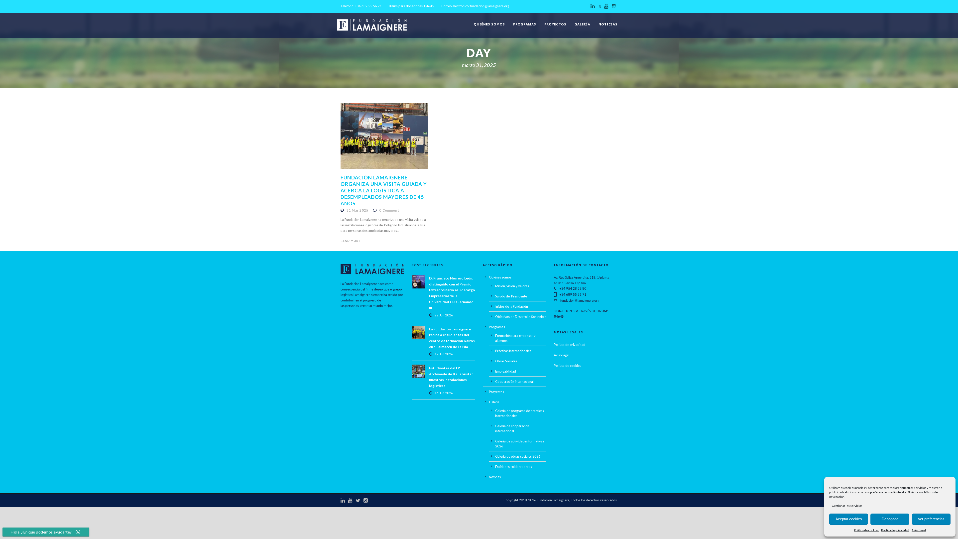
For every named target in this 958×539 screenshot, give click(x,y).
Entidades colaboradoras (513, 467)
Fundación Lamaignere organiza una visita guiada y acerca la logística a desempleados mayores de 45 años (384, 190)
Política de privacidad (895, 530)
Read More (350, 241)
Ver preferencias (931, 519)
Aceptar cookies (849, 519)
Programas (524, 24)
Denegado (890, 519)
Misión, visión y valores (512, 286)
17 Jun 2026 (444, 354)
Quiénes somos (489, 24)
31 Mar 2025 (357, 210)
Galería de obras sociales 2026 (517, 456)
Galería (582, 24)
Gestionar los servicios (847, 506)
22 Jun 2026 (444, 315)
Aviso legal (919, 530)
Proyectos (555, 24)
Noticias (608, 24)
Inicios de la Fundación (511, 306)
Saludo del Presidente (511, 296)
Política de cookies (866, 530)
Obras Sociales (506, 361)
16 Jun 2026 (444, 393)
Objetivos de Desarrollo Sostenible (520, 317)
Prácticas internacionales (513, 351)
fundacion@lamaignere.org (489, 6)
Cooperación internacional (514, 382)
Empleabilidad (505, 371)
